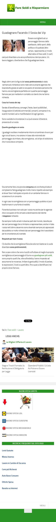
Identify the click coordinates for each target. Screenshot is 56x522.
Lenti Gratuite (7, 450)
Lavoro (21, 330)
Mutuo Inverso (8, 457)
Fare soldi (12, 330)
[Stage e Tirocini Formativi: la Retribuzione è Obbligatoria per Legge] (15, 355)
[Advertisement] (28, 70)
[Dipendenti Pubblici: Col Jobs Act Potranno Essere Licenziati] (41, 355)
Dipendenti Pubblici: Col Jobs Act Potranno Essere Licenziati (39, 368)
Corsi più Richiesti (9, 469)
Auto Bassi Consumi (10, 476)
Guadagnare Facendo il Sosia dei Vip (24, 32)
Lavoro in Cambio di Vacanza (14, 463)
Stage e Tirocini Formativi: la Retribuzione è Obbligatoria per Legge (13, 368)
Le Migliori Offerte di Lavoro (18, 342)
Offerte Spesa (7, 482)
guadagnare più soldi (43, 255)
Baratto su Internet (10, 488)
